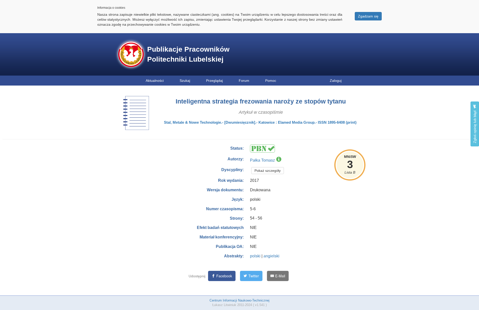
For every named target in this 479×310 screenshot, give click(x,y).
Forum (244, 81)
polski (255, 256)
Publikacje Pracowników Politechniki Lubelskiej (188, 54)
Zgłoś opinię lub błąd (475, 126)
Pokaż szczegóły (267, 171)
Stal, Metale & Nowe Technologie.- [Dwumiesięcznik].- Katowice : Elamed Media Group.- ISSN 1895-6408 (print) (260, 122)
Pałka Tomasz (262, 160)
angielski (271, 256)
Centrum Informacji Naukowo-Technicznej (239, 300)
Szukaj (185, 81)
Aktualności (155, 81)
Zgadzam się (368, 16)
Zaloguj (336, 81)
